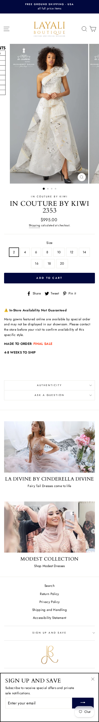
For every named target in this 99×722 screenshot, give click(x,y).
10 (59, 252)
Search (49, 585)
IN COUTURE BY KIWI (49, 196)
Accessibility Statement (49, 617)
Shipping (34, 225)
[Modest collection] (49, 527)
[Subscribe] (83, 703)
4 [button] (56, 189)
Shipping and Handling (49, 609)
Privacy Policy (49, 601)
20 (62, 263)
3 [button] (52, 189)
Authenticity (49, 385)
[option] (49, 6)
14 (84, 252)
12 (72, 252)
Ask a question (50, 395)
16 (36, 263)
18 (49, 263)
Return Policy (49, 593)
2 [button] (48, 189)
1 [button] (44, 189)
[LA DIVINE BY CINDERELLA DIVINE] (49, 447)
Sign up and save (49, 633)
